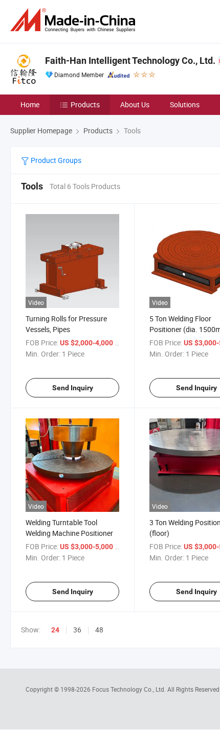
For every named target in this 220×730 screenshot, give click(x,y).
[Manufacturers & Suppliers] (74, 20)
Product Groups (55, 160)
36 (77, 629)
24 (55, 630)
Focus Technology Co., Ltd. (129, 689)
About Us (134, 104)
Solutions (185, 104)
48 (99, 629)
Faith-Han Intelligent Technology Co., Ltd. (130, 60)
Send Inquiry (72, 388)
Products (85, 104)
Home (29, 104)
